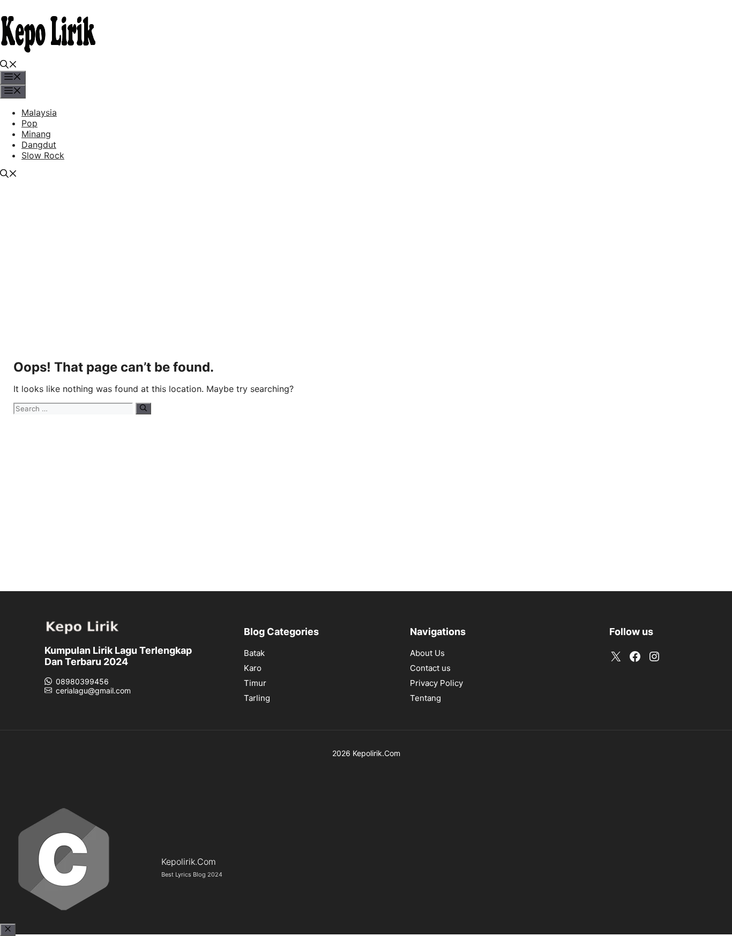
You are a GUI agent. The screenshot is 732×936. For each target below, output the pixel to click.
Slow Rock (42, 155)
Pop (29, 123)
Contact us (430, 668)
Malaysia (39, 112)
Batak (254, 653)
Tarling (257, 698)
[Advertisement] (366, 271)
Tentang (425, 698)
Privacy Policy (436, 683)
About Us (427, 653)
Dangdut (38, 144)
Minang (36, 134)
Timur (255, 683)
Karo (253, 668)
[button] (8, 65)
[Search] (143, 408)
